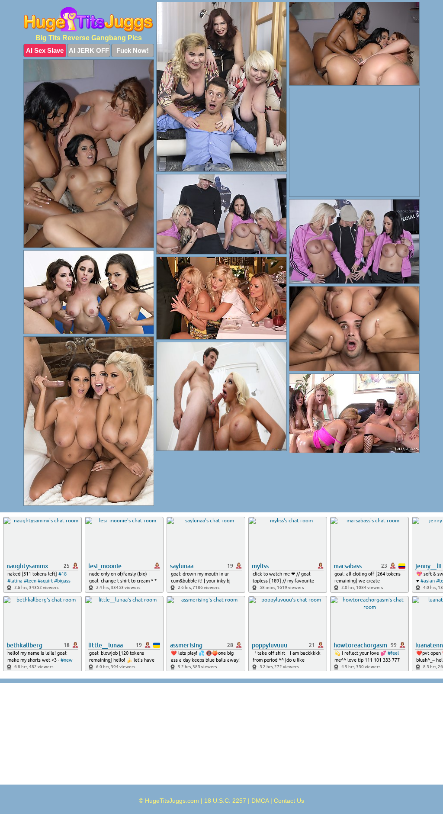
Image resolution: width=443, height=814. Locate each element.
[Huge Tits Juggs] (88, 20)
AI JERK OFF (89, 50)
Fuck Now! (132, 50)
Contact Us (289, 800)
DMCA (260, 800)
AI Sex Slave (45, 50)
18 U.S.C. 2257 (225, 800)
